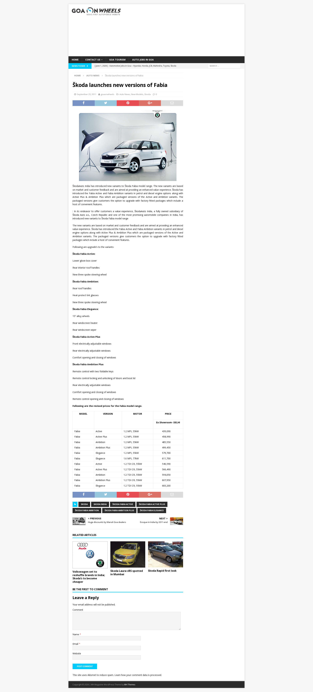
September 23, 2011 (86, 94)
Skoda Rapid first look (162, 570)
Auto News (124, 94)
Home (75, 59)
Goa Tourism (117, 59)
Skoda (147, 94)
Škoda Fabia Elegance (152, 510)
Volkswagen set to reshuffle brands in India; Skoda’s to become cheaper (89, 577)
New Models (137, 94)
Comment (78, 609)
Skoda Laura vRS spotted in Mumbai (126, 572)
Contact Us (92, 59)
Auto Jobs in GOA (143, 59)
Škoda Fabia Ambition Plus (119, 510)
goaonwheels (107, 94)
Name (76, 634)
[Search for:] (224, 65)
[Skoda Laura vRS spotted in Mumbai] (127, 554)
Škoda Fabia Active (122, 504)
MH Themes (129, 684)
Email (76, 643)
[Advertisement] (185, 30)
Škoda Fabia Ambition (87, 510)
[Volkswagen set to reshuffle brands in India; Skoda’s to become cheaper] (90, 554)
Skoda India (100, 504)
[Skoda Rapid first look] (165, 554)
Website (77, 653)
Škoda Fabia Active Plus (152, 504)
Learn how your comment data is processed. (138, 675)
